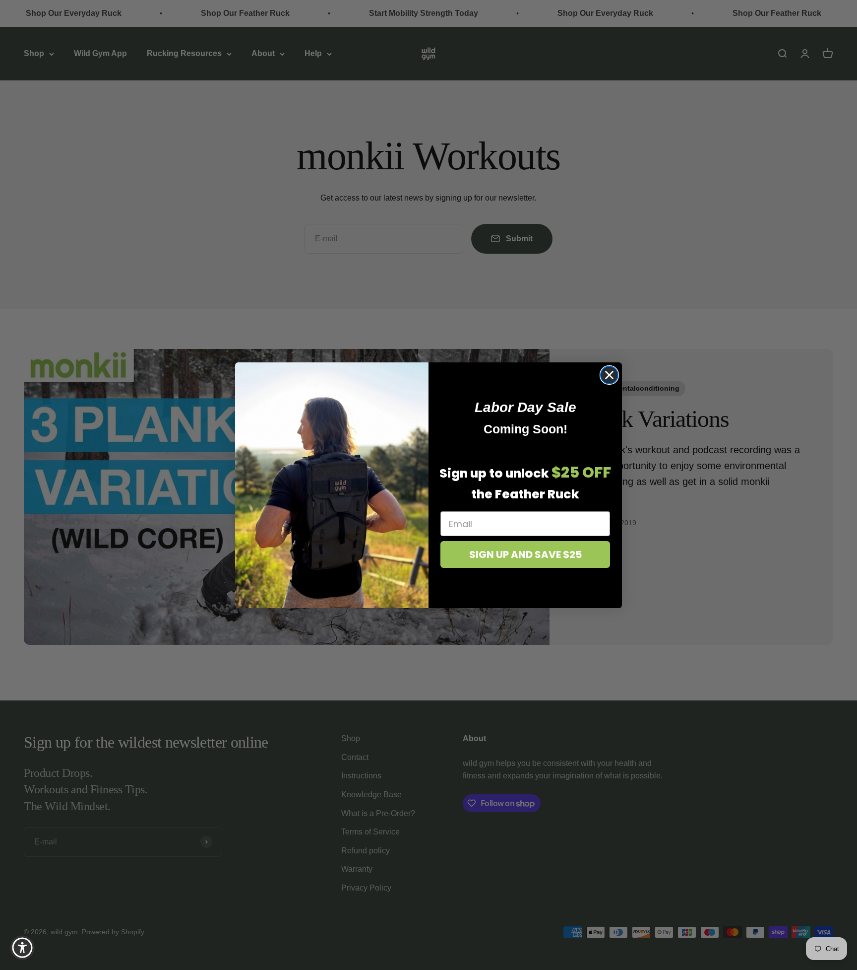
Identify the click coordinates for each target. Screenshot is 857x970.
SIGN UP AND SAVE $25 (525, 554)
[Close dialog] (609, 375)
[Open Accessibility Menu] (22, 947)
